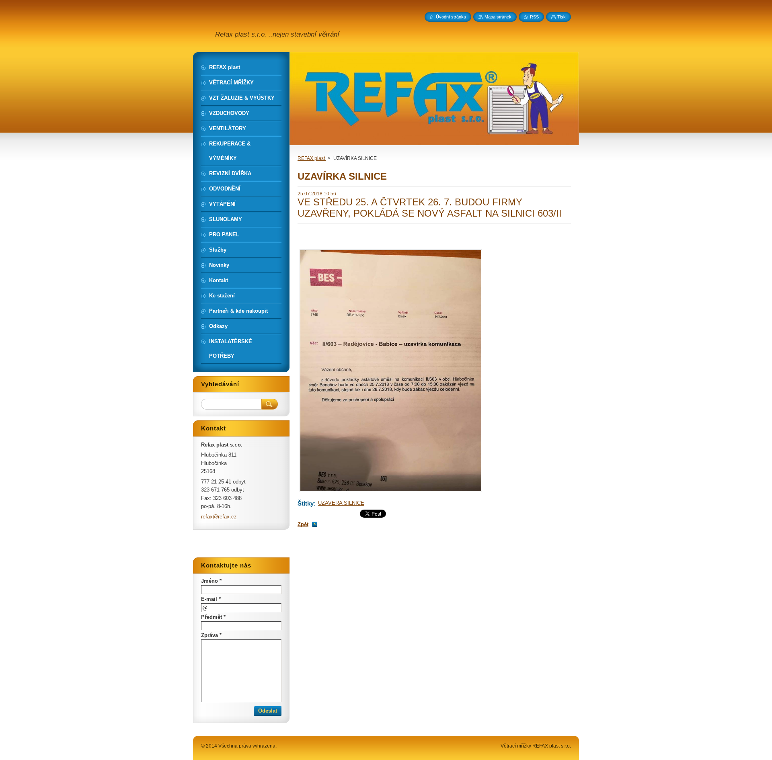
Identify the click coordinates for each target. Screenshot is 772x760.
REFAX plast (312, 158)
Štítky (306, 503)
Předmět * (213, 617)
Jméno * (211, 581)
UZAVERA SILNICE (341, 503)
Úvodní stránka (451, 16)
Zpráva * (211, 635)
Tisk (561, 16)
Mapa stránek (498, 16)
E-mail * (211, 599)
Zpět (303, 524)
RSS (534, 16)
